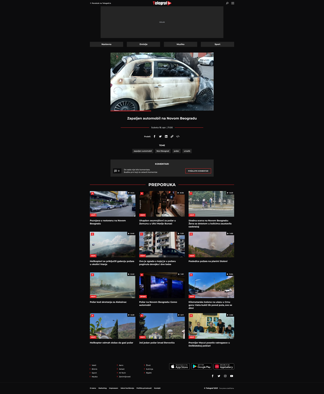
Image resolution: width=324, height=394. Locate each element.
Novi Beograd (163, 151)
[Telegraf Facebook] (212, 376)
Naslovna (106, 44)
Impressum (113, 388)
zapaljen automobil (143, 151)
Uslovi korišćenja (127, 388)
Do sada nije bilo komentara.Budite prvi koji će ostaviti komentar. (141, 170)
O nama (93, 388)
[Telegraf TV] (231, 376)
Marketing (102, 388)
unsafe (187, 151)
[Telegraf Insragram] (225, 376)
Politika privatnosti (144, 388)
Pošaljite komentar (198, 171)
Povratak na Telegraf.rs (101, 3)
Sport (217, 44)
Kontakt (157, 388)
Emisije (143, 44)
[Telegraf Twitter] (218, 376)
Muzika (180, 44)
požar (176, 151)
